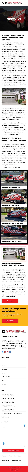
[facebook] (2, 352)
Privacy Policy (14, 470)
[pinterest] (7, 352)
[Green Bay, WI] (24, 425)
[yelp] (5, 352)
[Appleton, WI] (4, 443)
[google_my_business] (10, 352)
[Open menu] (25, 3)
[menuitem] (14, 362)
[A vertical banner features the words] (3, 4)
